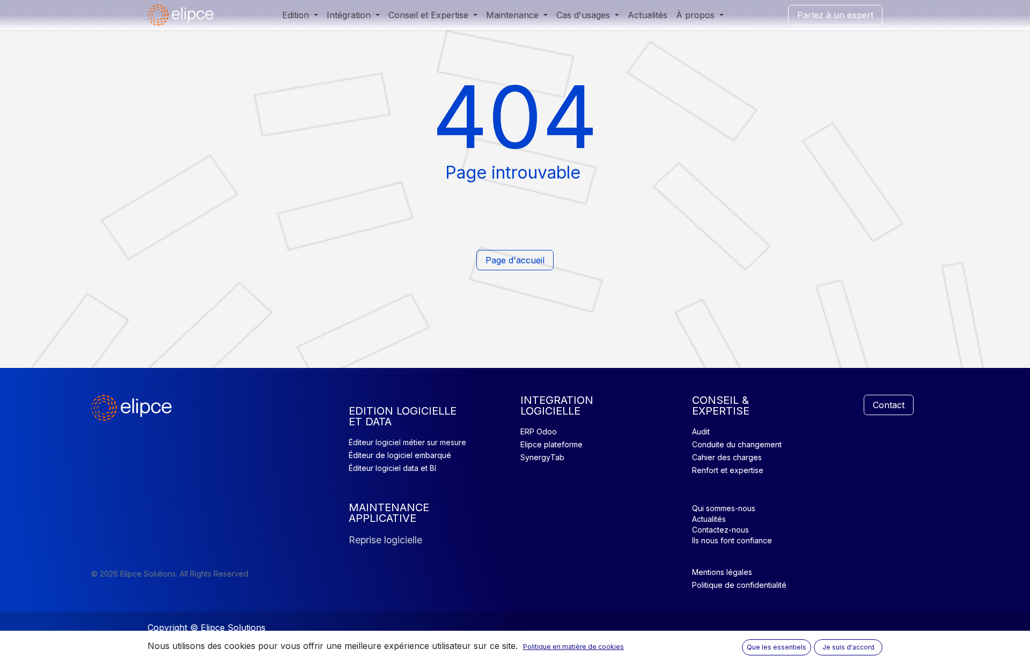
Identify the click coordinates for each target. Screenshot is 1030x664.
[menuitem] (300, 15)
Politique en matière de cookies (573, 647)
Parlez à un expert (835, 15)
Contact (888, 405)
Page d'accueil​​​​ (515, 260)
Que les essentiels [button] (776, 647)
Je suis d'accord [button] (848, 647)
